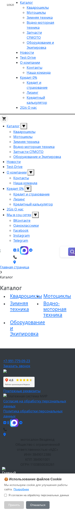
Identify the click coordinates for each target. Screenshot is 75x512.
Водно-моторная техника (34, 146)
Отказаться (37, 505)
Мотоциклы (36, 12)
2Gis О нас (28, 107)
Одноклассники (26, 225)
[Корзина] (4, 119)
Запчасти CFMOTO (28, 151)
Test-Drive (28, 57)
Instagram (21, 235)
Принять (14, 505)
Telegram (20, 240)
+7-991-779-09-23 (16, 361)
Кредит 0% (28, 77)
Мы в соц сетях (19, 215)
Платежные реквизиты (21, 391)
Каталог (26, 2)
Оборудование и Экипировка (37, 156)
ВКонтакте (21, 220)
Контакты (34, 67)
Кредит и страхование (31, 194)
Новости (27, 52)
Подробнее (21, 489)
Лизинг (32, 92)
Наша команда (39, 72)
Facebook (21, 230)
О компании (30, 62)
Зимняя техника (40, 17)
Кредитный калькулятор (33, 204)
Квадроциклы (38, 7)
